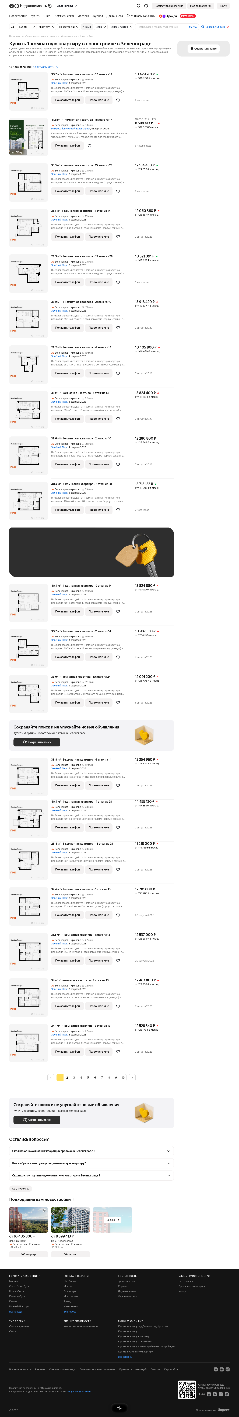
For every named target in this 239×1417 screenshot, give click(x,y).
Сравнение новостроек (192, 1286)
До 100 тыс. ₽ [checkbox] (95, 557)
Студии (122, 1286)
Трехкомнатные (127, 1281)
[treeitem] (19, 16)
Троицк (68, 1301)
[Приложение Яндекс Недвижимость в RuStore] (227, 1394)
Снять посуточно (19, 1326)
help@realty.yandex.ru (79, 1391)
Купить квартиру (128, 1331)
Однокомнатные (127, 1296)
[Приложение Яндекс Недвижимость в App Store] (209, 1394)
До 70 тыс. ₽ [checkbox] (71, 557)
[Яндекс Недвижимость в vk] (216, 1369)
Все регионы (186, 1281)
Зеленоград (70, 1291)
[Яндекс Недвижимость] (30, 5)
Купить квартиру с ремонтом (135, 1341)
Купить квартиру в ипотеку (133, 1336)
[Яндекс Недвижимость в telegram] (228, 1369)
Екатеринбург (17, 1296)
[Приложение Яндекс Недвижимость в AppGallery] (221, 1394)
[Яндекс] (223, 1410)
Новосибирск (16, 1291)
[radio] (67, 1077)
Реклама (40, 1369)
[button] (146, 6)
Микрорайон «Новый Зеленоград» (70, 128)
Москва (13, 1281)
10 (123, 1077)
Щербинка (70, 1281)
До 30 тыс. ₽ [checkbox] (24, 557)
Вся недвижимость (20, 1369)
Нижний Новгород (19, 1306)
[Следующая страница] (132, 1077)
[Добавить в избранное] (118, 100)
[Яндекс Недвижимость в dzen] (222, 1369)
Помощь (155, 1369)
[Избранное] (138, 6)
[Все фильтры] (12, 26)
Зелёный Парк (59, 83)
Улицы (182, 1291)
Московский (71, 1296)
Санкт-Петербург (19, 1286)
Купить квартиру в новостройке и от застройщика (146, 1346)
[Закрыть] (228, 26)
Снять (12, 1331)
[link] (223, 6)
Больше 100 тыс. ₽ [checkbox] (28, 567)
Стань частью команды (62, 1369)
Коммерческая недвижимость (81, 1326)
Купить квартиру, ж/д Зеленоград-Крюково (143, 1326)
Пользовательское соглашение (97, 1369)
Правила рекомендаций (132, 1369)
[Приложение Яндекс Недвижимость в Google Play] (215, 1394)
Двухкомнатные (127, 1291)
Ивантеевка (71, 1306)
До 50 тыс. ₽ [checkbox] (48, 557)
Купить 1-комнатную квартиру (135, 1351)
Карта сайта (171, 1369)
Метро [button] (193, 27)
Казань (13, 1301)
